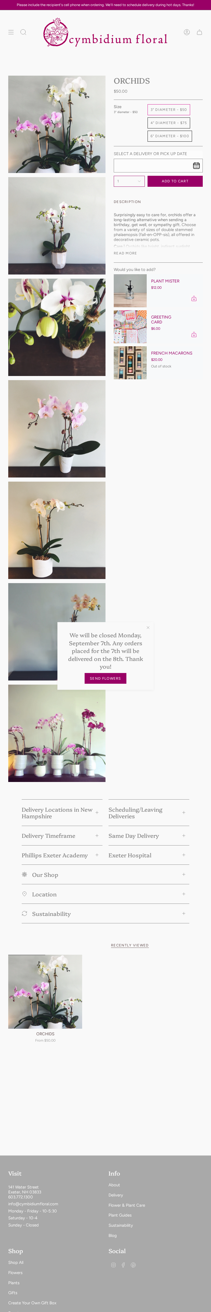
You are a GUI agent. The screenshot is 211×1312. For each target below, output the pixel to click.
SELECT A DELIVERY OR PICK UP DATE (150, 153)
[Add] (194, 298)
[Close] (148, 627)
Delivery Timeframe (48, 835)
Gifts (12, 1292)
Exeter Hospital (130, 855)
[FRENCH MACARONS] (130, 362)
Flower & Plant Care (127, 1205)
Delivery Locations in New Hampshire (57, 812)
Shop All (15, 1262)
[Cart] (199, 32)
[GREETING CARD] (130, 326)
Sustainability (51, 913)
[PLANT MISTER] (130, 290)
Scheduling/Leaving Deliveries (135, 812)
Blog (113, 1235)
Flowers (15, 1272)
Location (44, 894)
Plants (14, 1282)
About (114, 1184)
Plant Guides (120, 1215)
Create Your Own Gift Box (32, 1302)
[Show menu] (10, 32)
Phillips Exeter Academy (55, 855)
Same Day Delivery (134, 835)
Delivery (116, 1195)
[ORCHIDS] (45, 992)
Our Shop (45, 874)
